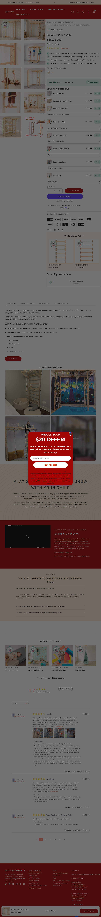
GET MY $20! (50, 465)
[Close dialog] (70, 433)
